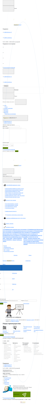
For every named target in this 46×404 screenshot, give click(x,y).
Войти (1, 303)
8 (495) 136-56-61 (8, 366)
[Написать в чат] (11, 268)
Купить (1, 335)
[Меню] (8, 3)
